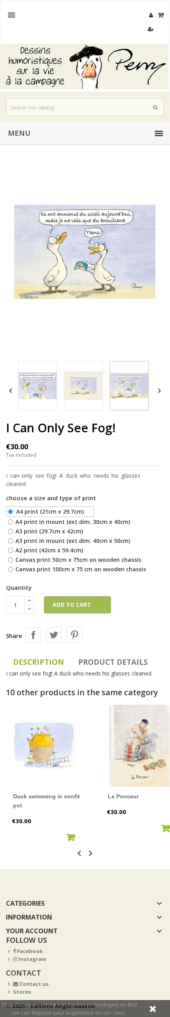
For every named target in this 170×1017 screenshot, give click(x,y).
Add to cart (73, 604)
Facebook (29, 951)
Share (33, 635)
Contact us (33, 983)
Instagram (31, 959)
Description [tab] (38, 662)
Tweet (54, 635)
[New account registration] (151, 29)
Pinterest (74, 635)
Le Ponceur (123, 796)
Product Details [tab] (113, 662)
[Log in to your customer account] (151, 15)
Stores (22, 991)
